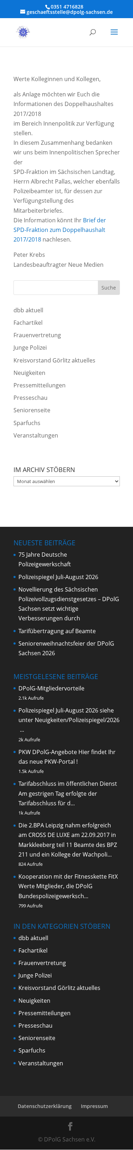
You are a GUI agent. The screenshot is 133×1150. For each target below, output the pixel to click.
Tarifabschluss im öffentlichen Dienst (67, 784)
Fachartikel (28, 323)
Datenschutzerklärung (45, 1106)
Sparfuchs (26, 423)
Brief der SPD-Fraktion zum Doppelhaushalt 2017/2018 (59, 229)
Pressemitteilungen (39, 385)
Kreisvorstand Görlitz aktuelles (54, 360)
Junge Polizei (30, 347)
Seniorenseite (31, 410)
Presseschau (30, 398)
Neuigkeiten (29, 373)
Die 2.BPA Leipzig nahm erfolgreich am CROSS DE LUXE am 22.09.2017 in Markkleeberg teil (67, 834)
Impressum (94, 1106)
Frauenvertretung (37, 335)
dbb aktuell (28, 310)
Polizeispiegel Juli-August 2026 (58, 577)
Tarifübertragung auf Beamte (57, 631)
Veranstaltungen (35, 435)
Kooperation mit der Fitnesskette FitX (68, 876)
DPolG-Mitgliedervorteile (51, 688)
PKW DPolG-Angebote (47, 752)
